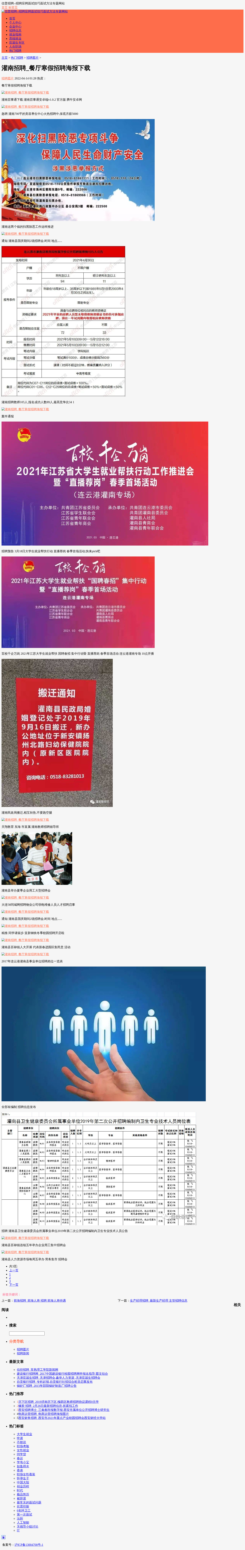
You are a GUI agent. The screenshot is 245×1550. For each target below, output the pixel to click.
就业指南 (15, 34)
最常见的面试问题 (29, 1502)
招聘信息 (15, 30)
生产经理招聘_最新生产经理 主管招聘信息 (158, 1300)
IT (18, 1530)
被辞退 (21, 1498)
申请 (20, 1438)
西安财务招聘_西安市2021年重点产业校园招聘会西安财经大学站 (62, 1417)
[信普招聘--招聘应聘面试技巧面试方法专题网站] (35, 11)
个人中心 (15, 22)
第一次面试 (24, 1514)
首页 (5, 7)
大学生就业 (24, 1434)
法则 (20, 1518)
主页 (5, 57)
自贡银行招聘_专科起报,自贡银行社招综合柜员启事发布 (55, 1381)
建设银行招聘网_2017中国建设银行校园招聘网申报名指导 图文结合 (62, 1373)
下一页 (13, 1284)
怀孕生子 (23, 1478)
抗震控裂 (23, 1506)
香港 (20, 1470)
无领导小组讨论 (27, 1526)
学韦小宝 (23, 1462)
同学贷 (21, 1454)
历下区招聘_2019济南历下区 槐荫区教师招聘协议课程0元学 (58, 1401)
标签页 (13, 7)
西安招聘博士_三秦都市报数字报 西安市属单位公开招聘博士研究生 (63, 1409)
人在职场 (15, 46)
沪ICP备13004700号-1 (29, 1544)
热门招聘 (15, 50)
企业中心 (15, 26)
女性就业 (23, 1450)
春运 (20, 1458)
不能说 (21, 1442)
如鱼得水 (23, 1466)
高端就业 (15, 38)
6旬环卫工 (24, 1510)
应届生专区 (16, 42)
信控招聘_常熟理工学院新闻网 (37, 1369)
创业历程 (23, 1486)
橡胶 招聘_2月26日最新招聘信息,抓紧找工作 (48, 1405)
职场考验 (23, 1446)
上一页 (13, 1270)
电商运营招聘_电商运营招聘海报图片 (43, 1413)
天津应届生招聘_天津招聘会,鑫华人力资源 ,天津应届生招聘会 (58, 1377)
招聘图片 (32, 57)
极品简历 (23, 1494)
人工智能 (23, 1522)
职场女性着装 (26, 1474)
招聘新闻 (23, 1353)
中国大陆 (23, 1482)
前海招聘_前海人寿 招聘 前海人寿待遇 (40, 1300)
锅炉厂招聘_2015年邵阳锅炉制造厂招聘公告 (47, 1385)
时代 (20, 1490)
